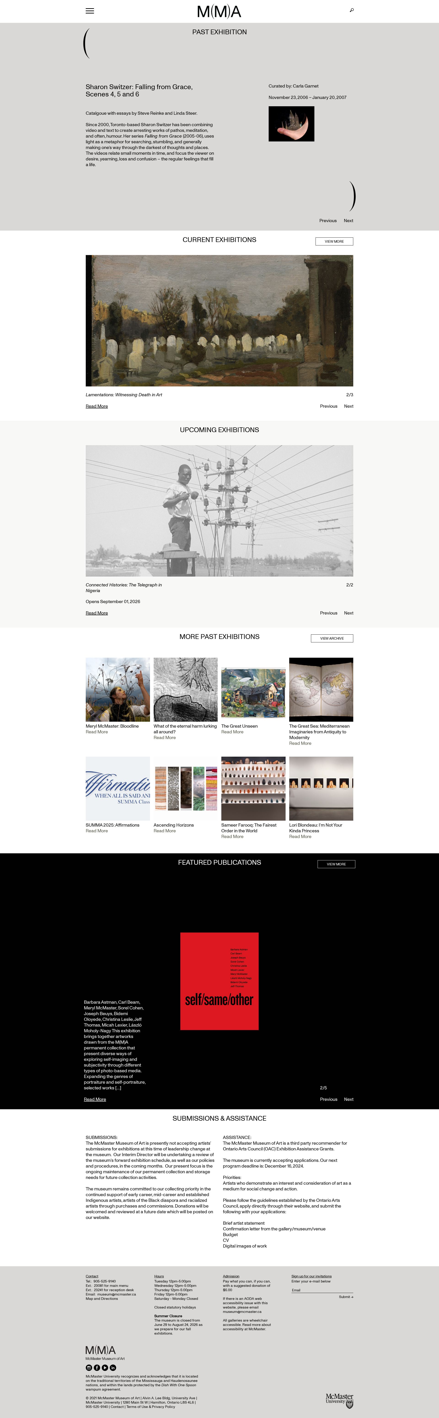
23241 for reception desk (114, 1290)
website (302, 1206)
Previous (328, 221)
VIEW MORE (334, 241)
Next (348, 221)
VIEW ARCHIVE (332, 638)
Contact (117, 1406)
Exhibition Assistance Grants (304, 1149)
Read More (97, 406)
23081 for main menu (111, 1285)
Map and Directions (102, 1298)
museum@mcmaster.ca (116, 1294)
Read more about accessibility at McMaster (247, 1327)
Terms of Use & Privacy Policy (150, 1406)
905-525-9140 (105, 1281)
